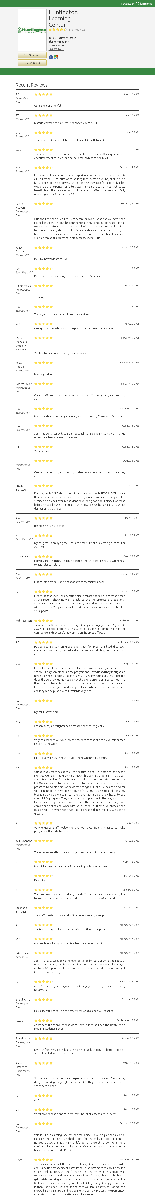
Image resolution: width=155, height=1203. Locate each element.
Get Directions (32, 55)
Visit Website (32, 62)
